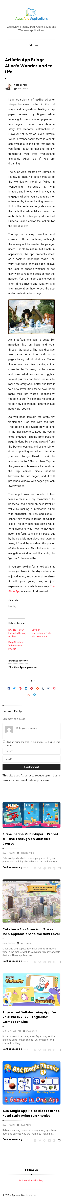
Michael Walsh (12, 1031)
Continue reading (12, 867)
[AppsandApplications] (31, 14)
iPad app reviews (18, 660)
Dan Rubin (20, 85)
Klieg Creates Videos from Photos (15, 645)
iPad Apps (23, 88)
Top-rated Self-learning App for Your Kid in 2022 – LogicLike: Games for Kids (29, 1017)
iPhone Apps (27, 853)
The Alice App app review (22, 667)
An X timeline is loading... (31, 1180)
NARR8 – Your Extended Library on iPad (17, 633)
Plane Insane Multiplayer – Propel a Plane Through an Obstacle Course (30, 839)
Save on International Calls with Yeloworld (41, 633)
